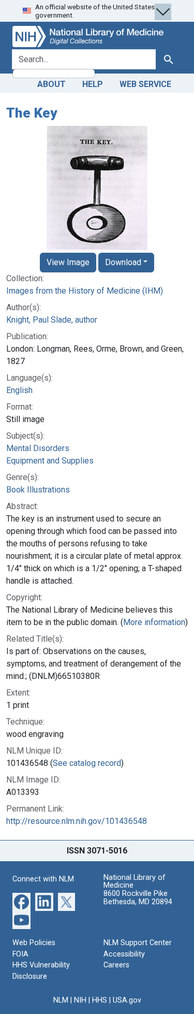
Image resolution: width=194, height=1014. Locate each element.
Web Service (145, 84)
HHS (99, 1000)
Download (123, 262)
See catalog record (87, 763)
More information (154, 622)
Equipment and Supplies (50, 461)
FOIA (20, 954)
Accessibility (124, 954)
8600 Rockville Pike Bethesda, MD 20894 (137, 897)
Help (92, 84)
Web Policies (33, 942)
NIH (80, 1000)
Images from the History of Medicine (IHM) (84, 291)
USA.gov (127, 1000)
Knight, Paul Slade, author (51, 320)
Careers (116, 965)
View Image (68, 262)
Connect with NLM (43, 879)
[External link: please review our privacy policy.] (21, 901)
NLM (60, 1000)
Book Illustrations (38, 490)
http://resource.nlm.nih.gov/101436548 (76, 821)
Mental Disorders (37, 448)
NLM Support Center (137, 942)
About (51, 84)
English (19, 390)
